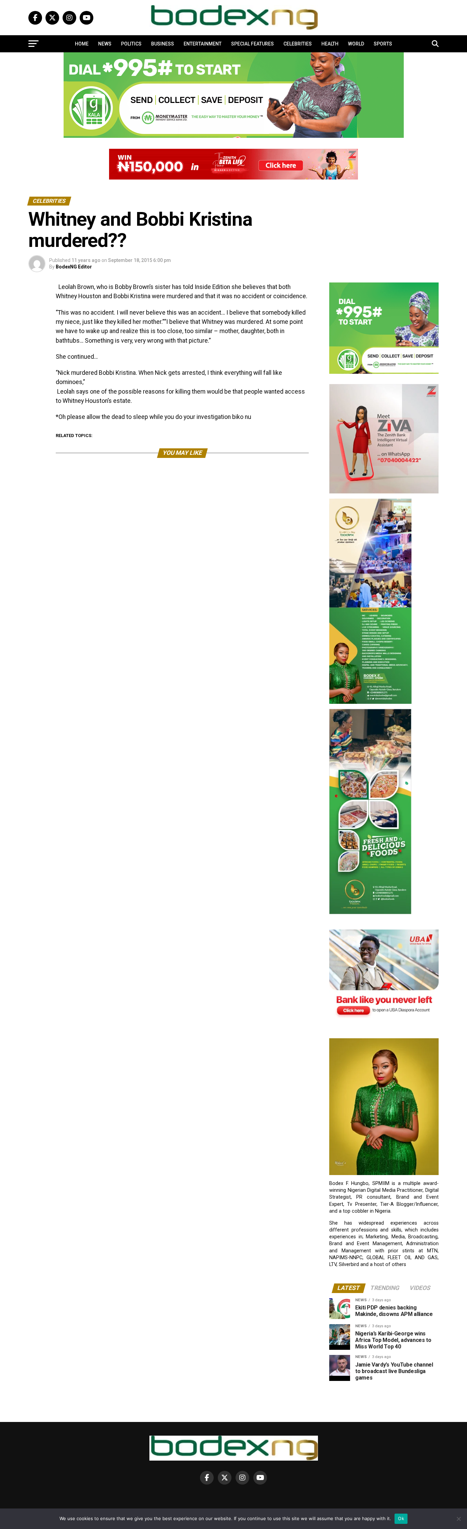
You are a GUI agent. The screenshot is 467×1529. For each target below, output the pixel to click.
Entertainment (203, 44)
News (104, 44)
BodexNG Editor (74, 266)
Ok (401, 1518)
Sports (383, 44)
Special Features (252, 44)
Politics (131, 44)
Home (82, 44)
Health (329, 44)
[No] (458, 1518)
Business (162, 44)
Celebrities (297, 44)
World (356, 44)
